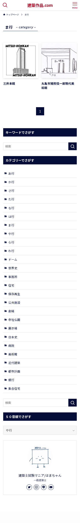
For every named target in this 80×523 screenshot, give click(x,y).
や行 (11, 233)
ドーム (12, 259)
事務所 (12, 277)
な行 (11, 208)
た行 (11, 199)
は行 (11, 216)
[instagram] (36, 487)
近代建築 (14, 363)
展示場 (12, 328)
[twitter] (29, 487)
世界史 (12, 268)
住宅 (11, 285)
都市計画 (14, 371)
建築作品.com (40, 5)
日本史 (12, 337)
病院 (11, 345)
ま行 (11, 225)
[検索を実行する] (72, 146)
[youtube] (51, 487)
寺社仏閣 (14, 319)
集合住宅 (14, 388)
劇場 (11, 311)
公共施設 (14, 302)
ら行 (11, 242)
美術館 (12, 354)
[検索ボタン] (5, 5)
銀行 (11, 380)
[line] (44, 487)
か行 (11, 182)
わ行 (11, 251)
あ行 (11, 173)
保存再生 (14, 294)
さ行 (11, 190)
